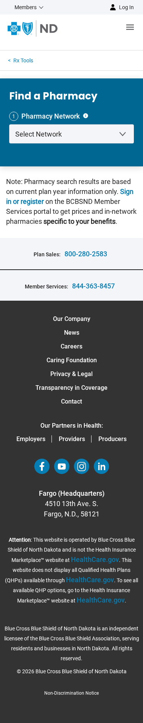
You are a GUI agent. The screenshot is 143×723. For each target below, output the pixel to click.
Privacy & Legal (71, 374)
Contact (71, 401)
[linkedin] (101, 466)
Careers (71, 346)
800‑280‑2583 (85, 254)
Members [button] (25, 7)
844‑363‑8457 (93, 286)
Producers (112, 439)
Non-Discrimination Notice (71, 693)
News (71, 332)
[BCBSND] (33, 28)
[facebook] (42, 466)
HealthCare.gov (95, 559)
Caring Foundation (72, 360)
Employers (30, 439)
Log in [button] (126, 7)
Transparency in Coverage (71, 387)
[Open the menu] (100, 28)
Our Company (71, 318)
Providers (72, 439)
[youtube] (61, 466)
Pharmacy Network (50, 116)
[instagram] (81, 466)
